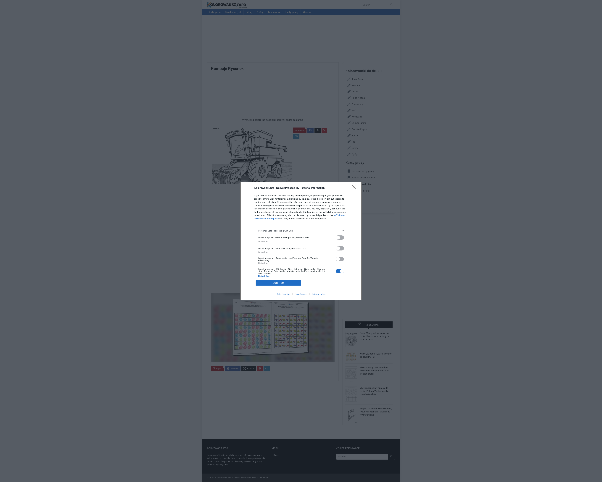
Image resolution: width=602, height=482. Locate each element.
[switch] (340, 237)
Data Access (301, 294)
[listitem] (301, 230)
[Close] (355, 188)
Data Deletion (283, 294)
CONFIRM (278, 283)
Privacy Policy (319, 294)
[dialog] (301, 241)
